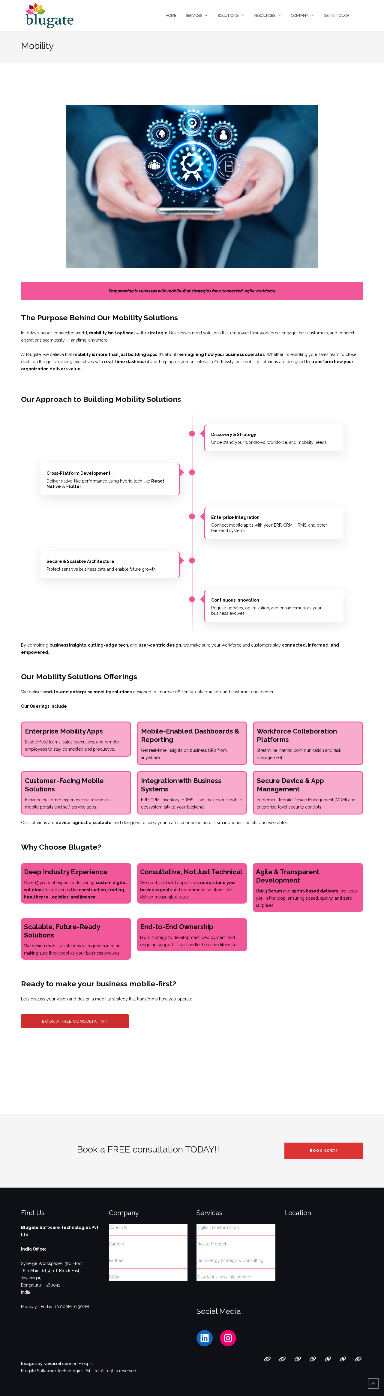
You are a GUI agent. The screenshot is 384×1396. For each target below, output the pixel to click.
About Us (118, 1227)
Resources (264, 15)
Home (171, 15)
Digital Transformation (217, 1227)
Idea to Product (211, 1244)
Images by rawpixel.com (46, 1363)
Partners (116, 1260)
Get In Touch (336, 15)
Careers (116, 1244)
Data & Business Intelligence (223, 1277)
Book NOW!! (323, 1151)
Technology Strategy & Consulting (229, 1260)
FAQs (114, 1277)
